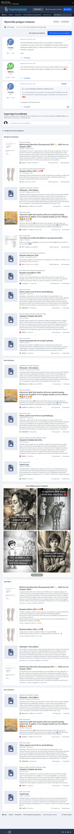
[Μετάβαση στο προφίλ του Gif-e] (20, 264)
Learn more (3, 3)
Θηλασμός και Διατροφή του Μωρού (29, 188)
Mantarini (22, 257)
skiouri (24, 163)
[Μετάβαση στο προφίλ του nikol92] (20, 479)
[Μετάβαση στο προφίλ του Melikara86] (20, 308)
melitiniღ (21, 148)
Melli (20, 318)
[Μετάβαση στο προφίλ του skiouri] (20, 163)
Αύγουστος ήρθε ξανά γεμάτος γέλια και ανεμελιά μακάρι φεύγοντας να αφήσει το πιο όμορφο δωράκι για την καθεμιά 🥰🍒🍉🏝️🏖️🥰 (43, 216)
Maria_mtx (25, 206)
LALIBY (21, 342)
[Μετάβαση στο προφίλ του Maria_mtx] (20, 206)
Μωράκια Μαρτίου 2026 (28, 255)
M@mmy (10, 72)
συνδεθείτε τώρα (60, 116)
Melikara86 (22, 294)
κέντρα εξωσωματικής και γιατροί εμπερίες (36, 340)
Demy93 (21, 221)
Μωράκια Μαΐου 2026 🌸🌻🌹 (31, 171)
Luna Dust (22, 274)
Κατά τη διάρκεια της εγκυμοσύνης (36, 27)
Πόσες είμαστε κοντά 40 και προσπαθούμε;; (36, 292)
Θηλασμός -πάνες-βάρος (29, 190)
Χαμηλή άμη (24, 464)
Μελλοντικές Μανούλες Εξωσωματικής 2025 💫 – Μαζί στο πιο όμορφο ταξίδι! (44, 145)
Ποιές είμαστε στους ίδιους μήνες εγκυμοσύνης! (32, 168)
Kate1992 (21, 192)
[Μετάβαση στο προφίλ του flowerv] (20, 353)
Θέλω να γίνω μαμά (24, 142)
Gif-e (23, 264)
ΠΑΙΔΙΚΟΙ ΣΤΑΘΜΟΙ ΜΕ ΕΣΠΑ (30, 316)
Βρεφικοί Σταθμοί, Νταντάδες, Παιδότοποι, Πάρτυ (32, 314)
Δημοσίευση (35, 603)
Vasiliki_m (24, 229)
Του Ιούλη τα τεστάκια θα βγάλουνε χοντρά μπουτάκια (41, 238)
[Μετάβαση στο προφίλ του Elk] (20, 182)
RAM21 (24, 332)
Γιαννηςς (11, 27)
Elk (20, 173)
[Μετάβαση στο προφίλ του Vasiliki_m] (20, 229)
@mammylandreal (37, 575)
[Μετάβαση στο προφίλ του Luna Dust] (20, 283)
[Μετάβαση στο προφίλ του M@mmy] (10, 66)
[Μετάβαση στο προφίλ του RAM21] (20, 332)
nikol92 (21, 240)
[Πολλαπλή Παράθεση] (21, 58)
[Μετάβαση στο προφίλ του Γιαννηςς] (5, 27)
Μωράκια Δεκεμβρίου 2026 (30, 273)
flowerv (24, 353)
